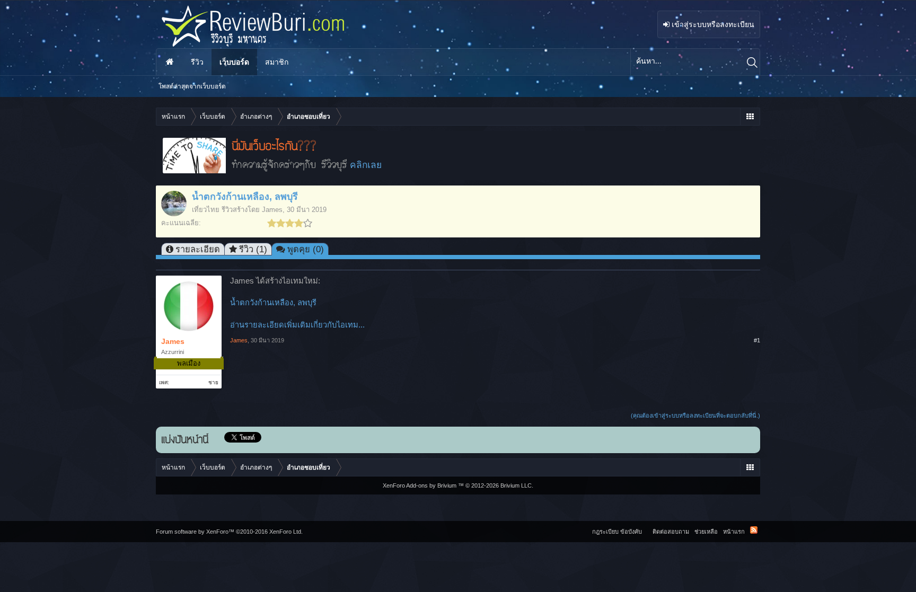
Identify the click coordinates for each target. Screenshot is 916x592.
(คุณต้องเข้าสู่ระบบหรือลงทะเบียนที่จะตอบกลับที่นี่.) (695, 415)
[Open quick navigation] (750, 116)
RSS (754, 530)
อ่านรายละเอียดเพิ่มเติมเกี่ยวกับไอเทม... (297, 325)
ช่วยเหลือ (706, 531)
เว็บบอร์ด (234, 62)
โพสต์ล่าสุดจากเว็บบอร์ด (192, 86)
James (272, 210)
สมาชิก (276, 62)
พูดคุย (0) (305, 249)
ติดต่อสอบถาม (671, 531)
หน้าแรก (169, 62)
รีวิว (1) (253, 249)
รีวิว (197, 62)
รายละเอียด (197, 249)
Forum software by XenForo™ (229, 531)
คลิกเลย (366, 165)
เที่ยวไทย (205, 210)
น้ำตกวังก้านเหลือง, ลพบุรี (273, 302)
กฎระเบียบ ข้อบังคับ (617, 531)
